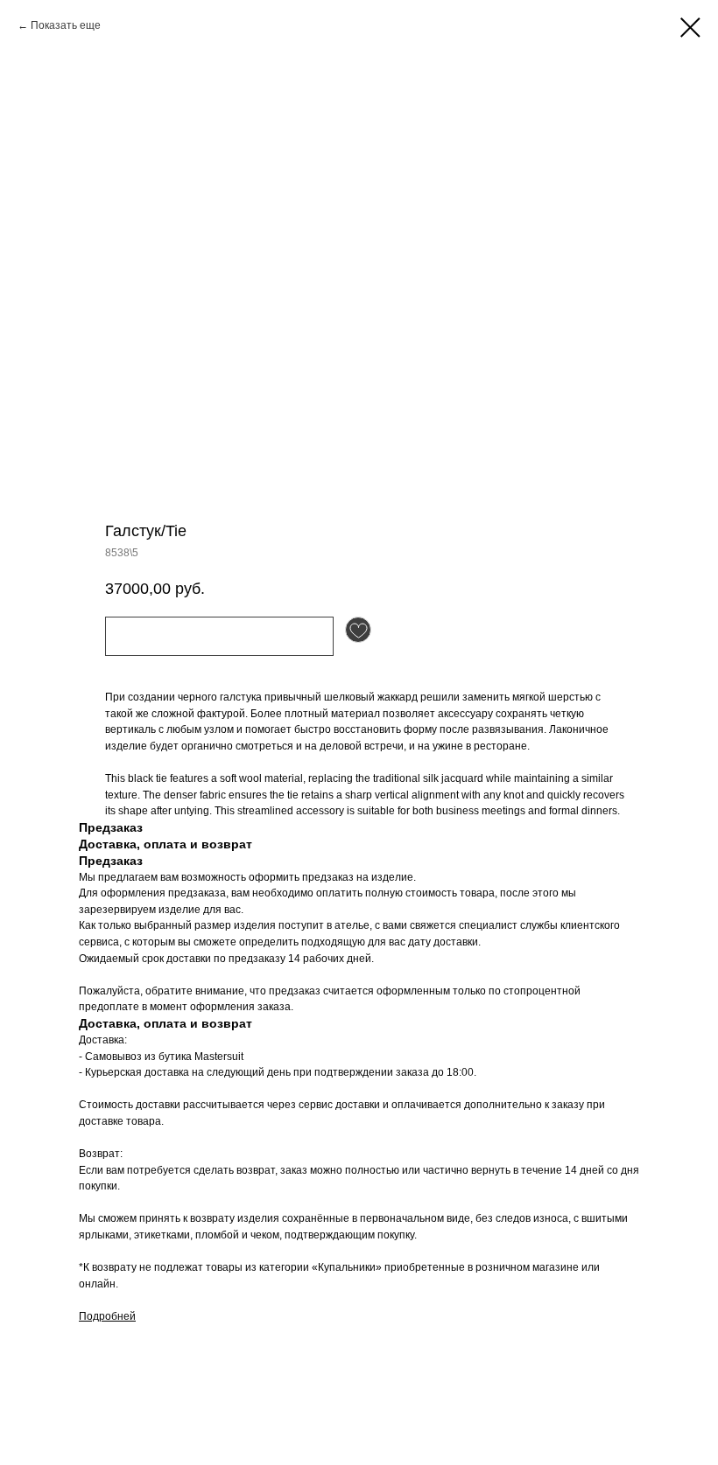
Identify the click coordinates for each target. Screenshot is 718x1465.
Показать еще (66, 25)
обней (120, 1316)
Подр (92, 1316)
